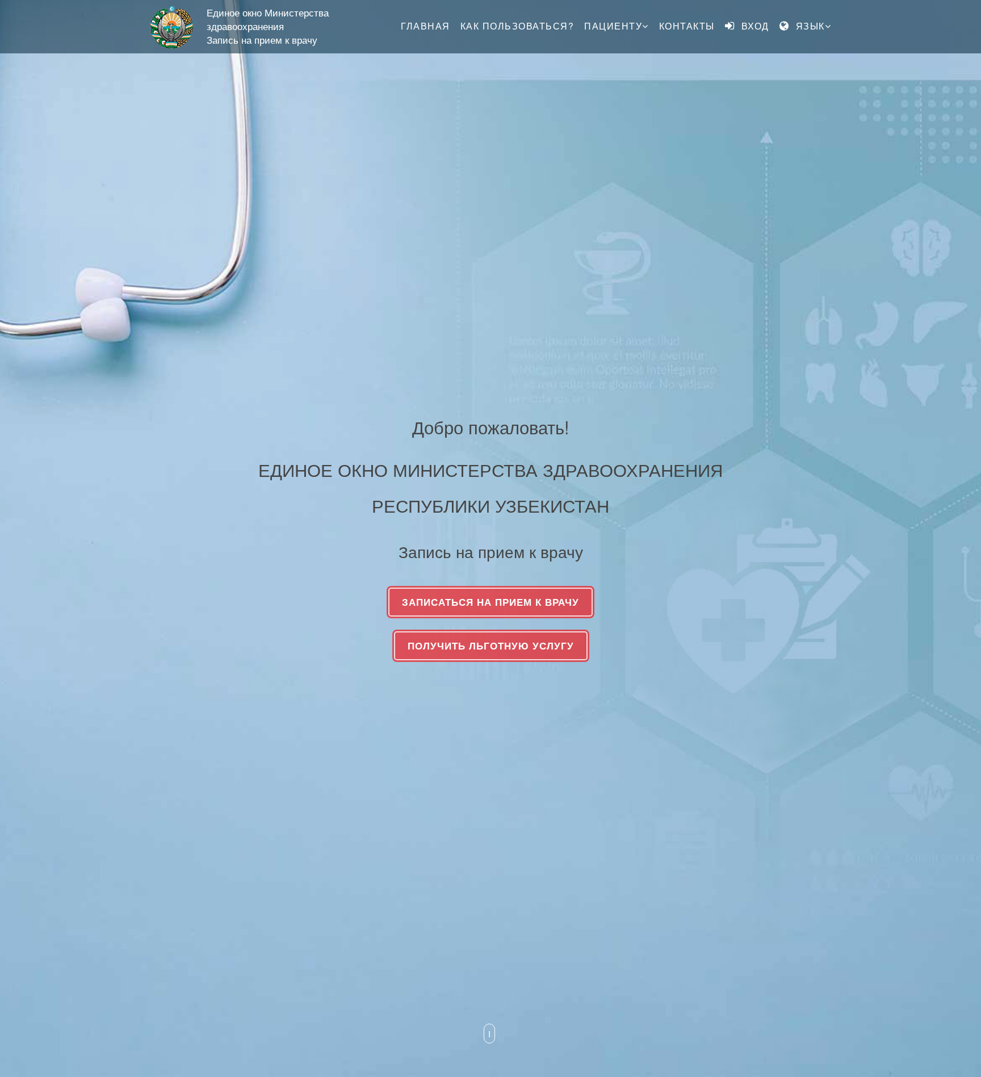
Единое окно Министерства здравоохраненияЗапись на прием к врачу (268, 26)
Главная (425, 25)
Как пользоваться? (517, 25)
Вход (753, 25)
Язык (809, 25)
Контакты (687, 25)
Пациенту (613, 25)
